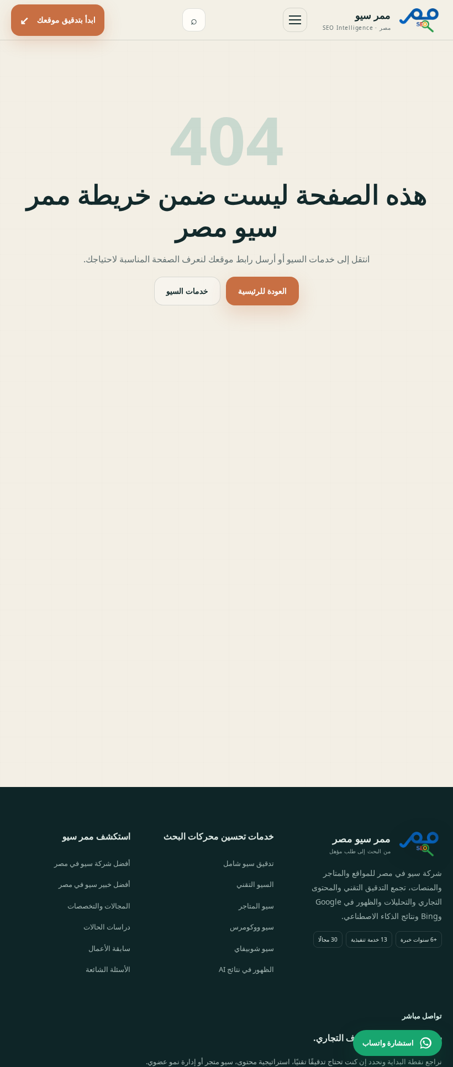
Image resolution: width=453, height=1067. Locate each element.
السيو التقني (255, 884)
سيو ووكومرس (252, 927)
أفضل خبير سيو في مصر (94, 884)
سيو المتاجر (256, 906)
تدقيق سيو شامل (248, 863)
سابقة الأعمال (109, 948)
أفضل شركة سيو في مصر (92, 863)
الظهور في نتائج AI (246, 969)
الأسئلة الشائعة (108, 969)
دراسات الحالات (106, 927)
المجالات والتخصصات (98, 906)
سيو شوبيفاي (254, 948)
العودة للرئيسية (262, 291)
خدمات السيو (187, 291)
